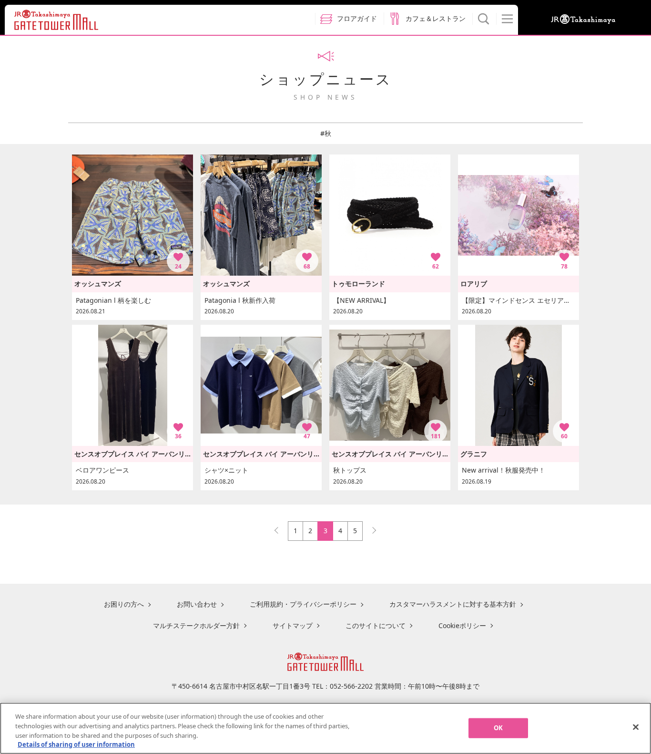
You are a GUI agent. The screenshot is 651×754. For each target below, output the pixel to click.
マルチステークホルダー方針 (196, 625)
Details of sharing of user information (76, 744)
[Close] (635, 726)
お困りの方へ (124, 604)
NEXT (369, 528)
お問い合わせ (197, 604)
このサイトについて (376, 625)
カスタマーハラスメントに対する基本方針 (452, 604)
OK (498, 727)
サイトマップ (293, 625)
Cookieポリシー (462, 625)
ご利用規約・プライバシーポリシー (303, 604)
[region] (325, 728)
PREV (280, 528)
